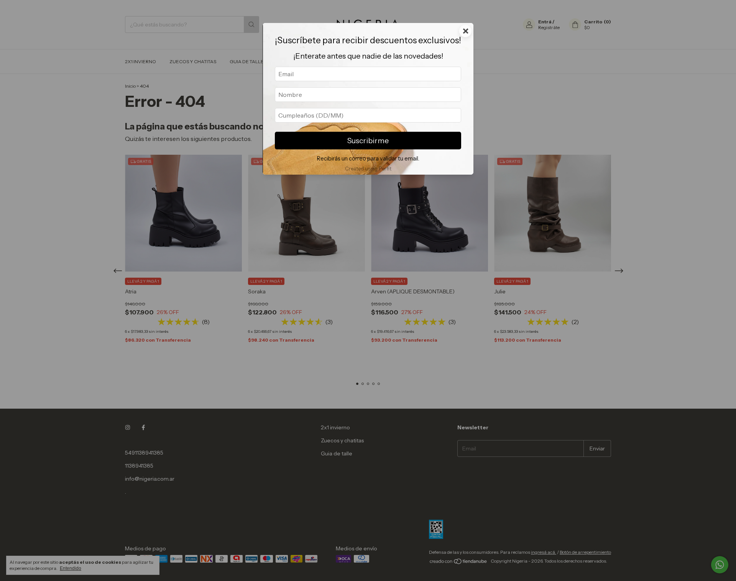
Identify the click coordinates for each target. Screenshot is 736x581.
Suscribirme (368, 140)
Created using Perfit (368, 169)
